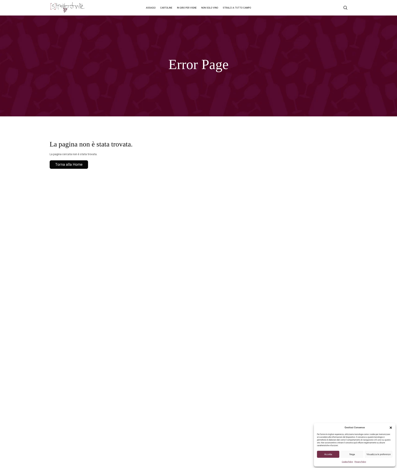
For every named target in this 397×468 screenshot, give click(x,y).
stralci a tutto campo (237, 7)
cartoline (166, 7)
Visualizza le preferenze (378, 454)
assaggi (151, 7)
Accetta (328, 454)
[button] (390, 427)
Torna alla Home (69, 164)
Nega (352, 454)
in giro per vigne (187, 7)
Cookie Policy (347, 462)
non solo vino (209, 7)
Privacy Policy (360, 462)
